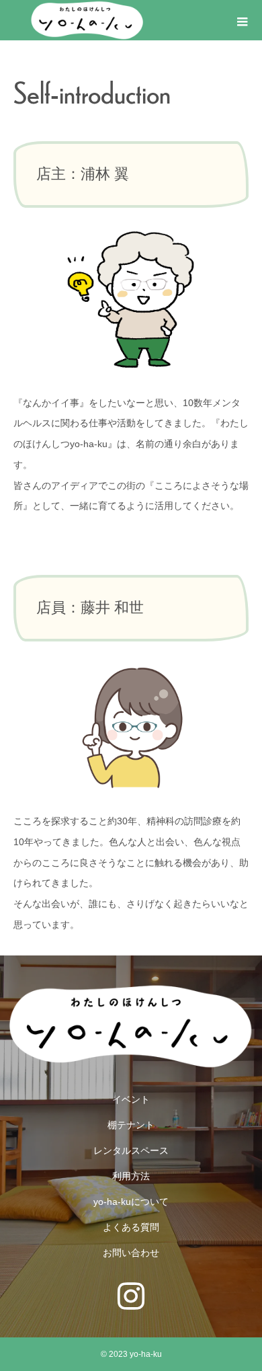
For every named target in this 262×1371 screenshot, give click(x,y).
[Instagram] (131, 1296)
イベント (131, 1099)
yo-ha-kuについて (131, 1201)
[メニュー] (242, 20)
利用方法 (131, 1176)
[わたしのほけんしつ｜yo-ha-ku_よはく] (87, 20)
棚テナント (131, 1125)
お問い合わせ (131, 1252)
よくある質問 (131, 1227)
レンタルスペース (131, 1150)
